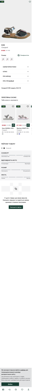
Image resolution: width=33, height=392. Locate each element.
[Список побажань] (22, 389)
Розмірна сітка (24, 55)
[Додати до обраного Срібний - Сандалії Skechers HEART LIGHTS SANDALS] (28, 106)
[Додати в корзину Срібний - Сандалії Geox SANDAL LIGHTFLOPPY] (13, 125)
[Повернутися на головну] (3, 389)
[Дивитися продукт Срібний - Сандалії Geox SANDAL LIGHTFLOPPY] (8, 113)
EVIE (3, 45)
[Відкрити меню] (9, 389)
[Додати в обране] (30, 2)
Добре (10, 384)
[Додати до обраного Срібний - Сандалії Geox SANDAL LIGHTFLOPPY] (13, 106)
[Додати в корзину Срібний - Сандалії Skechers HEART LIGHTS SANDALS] (28, 125)
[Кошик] (16, 389)
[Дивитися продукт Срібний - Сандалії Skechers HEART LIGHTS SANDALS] (23, 113)
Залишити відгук (16, 207)
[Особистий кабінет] (28, 389)
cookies (22, 370)
